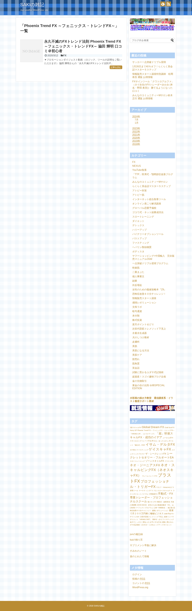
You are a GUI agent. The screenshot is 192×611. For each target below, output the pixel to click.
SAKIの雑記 (32, 4)
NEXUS (136, 166)
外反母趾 (137, 285)
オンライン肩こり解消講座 (146, 203)
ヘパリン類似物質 (142, 247)
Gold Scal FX (169, 427)
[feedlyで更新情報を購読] (162, 4)
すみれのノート (138, 551)
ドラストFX (169, 461)
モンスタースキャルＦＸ (163, 490)
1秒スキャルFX (135, 427)
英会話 (136, 368)
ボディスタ (138, 251)
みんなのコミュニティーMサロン (150, 182)
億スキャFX (152, 502)
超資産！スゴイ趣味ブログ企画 (149, 376)
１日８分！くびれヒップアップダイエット (156, 525)
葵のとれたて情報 (139, 556)
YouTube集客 (139, 170)
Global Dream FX (153, 427)
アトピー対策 (139, 190)
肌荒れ (136, 359)
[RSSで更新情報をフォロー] (168, 4)
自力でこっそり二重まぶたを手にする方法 (145, 522)
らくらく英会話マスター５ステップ (151, 186)
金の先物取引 (139, 381)
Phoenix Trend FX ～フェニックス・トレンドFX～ (156, 430)
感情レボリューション (144, 302)
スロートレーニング (143, 216)
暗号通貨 (137, 311)
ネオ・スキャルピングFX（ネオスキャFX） (152, 470)
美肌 (134, 346)
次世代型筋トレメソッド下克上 (149, 328)
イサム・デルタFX (160, 444)
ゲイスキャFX (160, 449)
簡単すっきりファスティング (163, 519)
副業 (134, 281)
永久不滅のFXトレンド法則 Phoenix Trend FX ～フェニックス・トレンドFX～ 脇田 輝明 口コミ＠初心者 (83, 46)
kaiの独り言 (136, 539)
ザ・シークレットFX (155, 453)
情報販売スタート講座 (144, 298)
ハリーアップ (139, 229)
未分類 (136, 315)
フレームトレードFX (149, 476)
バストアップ (139, 238)
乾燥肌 (136, 267)
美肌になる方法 (140, 350)
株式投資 (137, 320)
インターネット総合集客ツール (149, 199)
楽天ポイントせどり (143, 324)
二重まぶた (138, 272)
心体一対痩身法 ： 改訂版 (163, 508)
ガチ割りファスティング (139, 450)
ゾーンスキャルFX (154, 461)
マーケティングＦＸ (146, 490)
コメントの (141, 583)
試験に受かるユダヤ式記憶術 (148, 372)
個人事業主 (138, 276)
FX (64, 55)
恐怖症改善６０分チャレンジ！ (149, 294)
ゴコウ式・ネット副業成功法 (148, 212)
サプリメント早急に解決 (143, 545)
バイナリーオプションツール (148, 234)
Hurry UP (133, 430)
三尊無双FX (153, 494)
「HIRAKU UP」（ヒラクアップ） (142, 434)
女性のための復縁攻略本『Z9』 (149, 289)
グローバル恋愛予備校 (144, 208)
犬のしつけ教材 (140, 337)
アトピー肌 (138, 195)
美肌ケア (137, 355)
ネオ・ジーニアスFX (145, 465)
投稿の (138, 579)
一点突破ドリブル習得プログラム (150, 263)
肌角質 (136, 363)
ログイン (137, 574)
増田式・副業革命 (163, 502)
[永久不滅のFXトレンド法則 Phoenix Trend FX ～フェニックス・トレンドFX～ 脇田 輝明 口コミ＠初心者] (31, 51)
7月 (136, 119)
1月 (136, 123)
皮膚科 (136, 341)
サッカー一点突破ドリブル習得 (149, 62)
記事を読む (116, 67)
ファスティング (140, 243)
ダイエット (138, 221)
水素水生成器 (139, 333)
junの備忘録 (136, 534)
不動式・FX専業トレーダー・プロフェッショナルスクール (151, 497)
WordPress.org (140, 587)
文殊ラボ (137, 307)
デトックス (138, 225)
